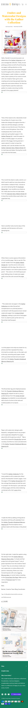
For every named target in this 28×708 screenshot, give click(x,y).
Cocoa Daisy (8, 698)
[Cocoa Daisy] (9, 4)
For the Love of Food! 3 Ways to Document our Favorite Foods (13, 652)
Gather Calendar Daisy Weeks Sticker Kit (13, 148)
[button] (19, 4)
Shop (2, 666)
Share (5, 601)
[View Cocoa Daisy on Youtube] (9, 694)
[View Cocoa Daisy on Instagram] (2, 694)
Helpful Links (5, 671)
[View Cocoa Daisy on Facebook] (5, 694)
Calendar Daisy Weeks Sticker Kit (17, 194)
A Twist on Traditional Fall (12, 626)
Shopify (18, 698)
